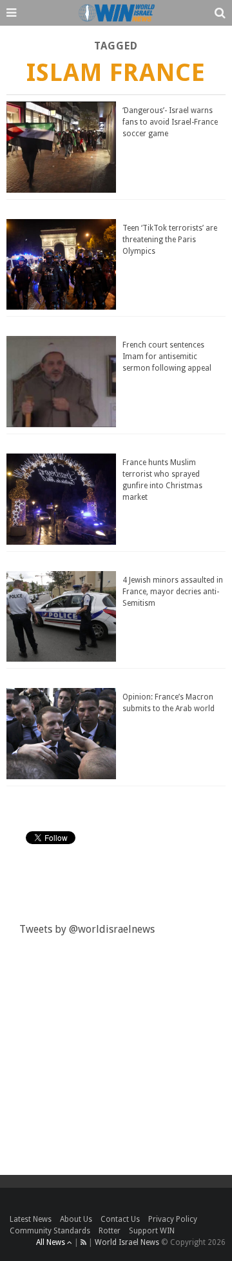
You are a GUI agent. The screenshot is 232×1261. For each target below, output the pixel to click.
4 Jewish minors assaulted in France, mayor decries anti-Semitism (172, 592)
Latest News (31, 1219)
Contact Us (120, 1219)
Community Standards (50, 1230)
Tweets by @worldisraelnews (87, 929)
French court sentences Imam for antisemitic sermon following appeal (166, 356)
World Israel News (127, 1242)
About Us (76, 1219)
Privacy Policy (172, 1219)
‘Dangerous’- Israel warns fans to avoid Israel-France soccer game (170, 122)
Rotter (110, 1230)
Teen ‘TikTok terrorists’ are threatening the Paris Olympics (169, 240)
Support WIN (152, 1230)
